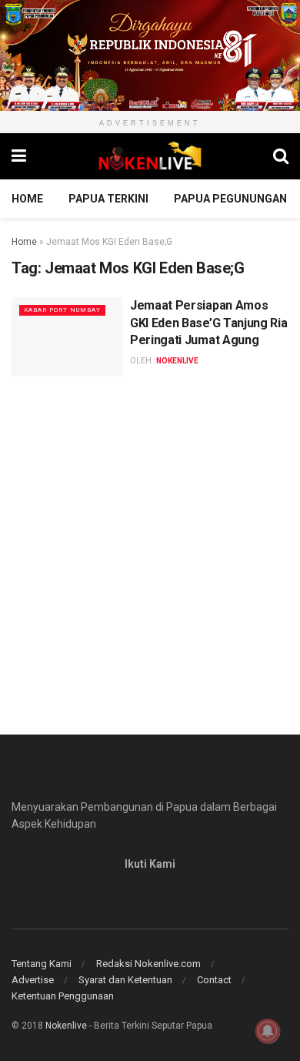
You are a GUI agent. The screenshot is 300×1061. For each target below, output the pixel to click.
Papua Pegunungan (230, 198)
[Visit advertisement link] (150, 55)
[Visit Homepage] (150, 156)
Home (27, 198)
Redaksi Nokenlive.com (148, 963)
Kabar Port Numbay (62, 309)
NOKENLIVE (177, 360)
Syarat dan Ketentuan (125, 980)
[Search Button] (280, 156)
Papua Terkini (108, 198)
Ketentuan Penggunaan (63, 996)
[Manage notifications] (267, 1031)
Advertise (33, 980)
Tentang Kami (42, 963)
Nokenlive (66, 1025)
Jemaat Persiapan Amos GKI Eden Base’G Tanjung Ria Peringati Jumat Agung (208, 322)
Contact (214, 980)
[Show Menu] (19, 156)
